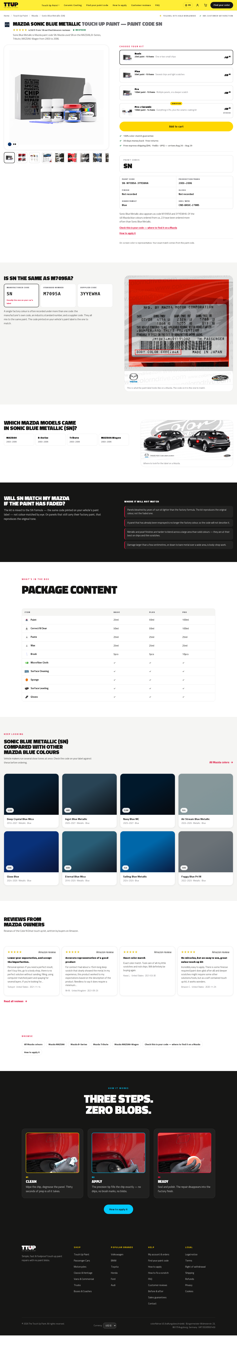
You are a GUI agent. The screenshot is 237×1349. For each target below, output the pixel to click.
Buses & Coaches (83, 1291)
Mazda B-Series (79, 1044)
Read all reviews (13, 1001)
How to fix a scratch (158, 1273)
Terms (188, 1260)
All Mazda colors (219, 762)
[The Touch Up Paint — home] (11, 5)
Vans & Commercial (84, 1279)
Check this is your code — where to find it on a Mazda (148, 228)
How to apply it (127, 233)
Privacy (188, 1285)
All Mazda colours (33, 1044)
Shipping (189, 1273)
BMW (113, 1260)
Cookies (189, 1291)
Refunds (189, 1279)
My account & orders (158, 1254)
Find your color (222, 5)
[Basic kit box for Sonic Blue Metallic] (9, 157)
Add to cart (176, 126)
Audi (113, 1285)
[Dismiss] (41, 1338)
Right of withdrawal (195, 1267)
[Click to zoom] (56, 97)
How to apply (120, 5)
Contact (152, 1303)
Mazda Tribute (100, 1044)
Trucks (77, 1285)
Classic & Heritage (83, 1273)
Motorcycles (80, 1267)
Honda (114, 1273)
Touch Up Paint (50, 5)
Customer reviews (141, 5)
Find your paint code (97, 5)
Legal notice (191, 1254)
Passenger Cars (82, 1260)
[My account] (197, 5)
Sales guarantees (157, 1297)
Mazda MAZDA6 (56, 1044)
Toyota (114, 1267)
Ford (113, 1279)
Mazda (35, 15)
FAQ (157, 5)
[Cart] (205, 5)
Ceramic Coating (73, 5)
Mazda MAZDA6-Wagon (126, 1044)
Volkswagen (117, 1254)
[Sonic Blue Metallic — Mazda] (21, 157)
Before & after (155, 1291)
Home (7, 15)
